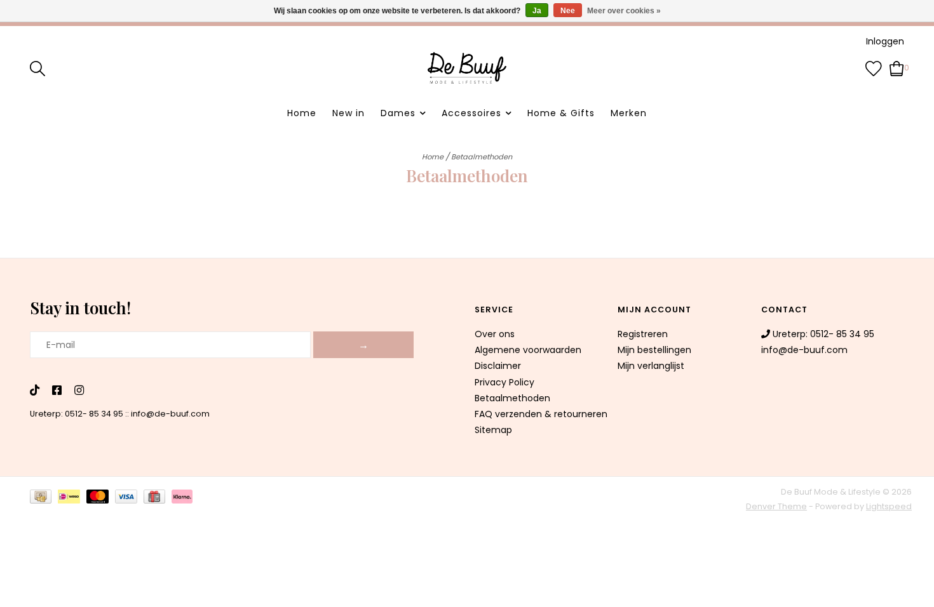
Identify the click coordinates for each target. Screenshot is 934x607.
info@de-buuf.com (170, 413)
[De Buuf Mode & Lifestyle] (467, 68)
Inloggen (885, 41)
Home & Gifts (561, 113)
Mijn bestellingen (654, 350)
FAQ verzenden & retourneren (541, 414)
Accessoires (471, 113)
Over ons (495, 334)
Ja (536, 10)
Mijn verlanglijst (651, 365)
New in (348, 113)
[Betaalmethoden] (44, 498)
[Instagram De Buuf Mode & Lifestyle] (79, 391)
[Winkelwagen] (897, 67)
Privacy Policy (504, 382)
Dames (398, 113)
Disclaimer (498, 365)
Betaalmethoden (481, 157)
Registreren (643, 334)
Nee (567, 10)
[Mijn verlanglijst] (873, 67)
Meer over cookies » (624, 10)
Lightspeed (889, 506)
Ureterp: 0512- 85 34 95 (76, 413)
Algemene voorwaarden (528, 350)
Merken (629, 113)
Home (301, 113)
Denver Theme (776, 506)
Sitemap (493, 430)
